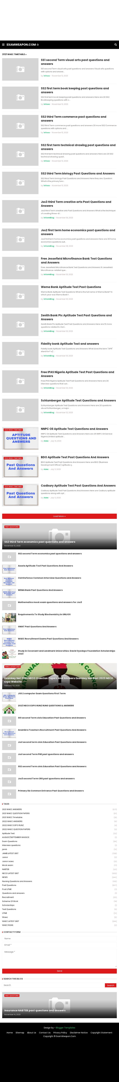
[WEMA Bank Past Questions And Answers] (9, 593)
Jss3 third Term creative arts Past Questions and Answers (76, 204)
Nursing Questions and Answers (59, 881)
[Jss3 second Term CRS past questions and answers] (9, 782)
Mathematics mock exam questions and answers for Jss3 (50, 602)
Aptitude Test (59, 833)
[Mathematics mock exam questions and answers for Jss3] (9, 605)
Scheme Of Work (59, 901)
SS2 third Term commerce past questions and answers (73, 119)
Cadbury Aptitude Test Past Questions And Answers (78, 486)
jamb (59, 849)
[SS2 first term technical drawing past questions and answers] (20, 154)
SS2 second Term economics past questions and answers (50, 553)
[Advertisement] (59, 20)
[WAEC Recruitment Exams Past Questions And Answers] (9, 642)
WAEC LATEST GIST (59, 921)
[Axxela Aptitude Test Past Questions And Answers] (9, 569)
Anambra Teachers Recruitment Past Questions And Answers (52, 730)
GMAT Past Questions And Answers (37, 626)
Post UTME (59, 889)
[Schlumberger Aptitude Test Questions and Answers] (20, 410)
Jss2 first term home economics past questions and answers (78, 232)
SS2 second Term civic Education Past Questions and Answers (52, 766)
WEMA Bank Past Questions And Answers (40, 590)
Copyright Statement (101, 1032)
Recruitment (59, 897)
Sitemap (20, 1032)
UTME (59, 913)
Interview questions (59, 845)
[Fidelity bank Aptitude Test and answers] (20, 353)
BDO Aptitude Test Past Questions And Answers (75, 457)
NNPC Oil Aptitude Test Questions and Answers (74, 429)
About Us (31, 1032)
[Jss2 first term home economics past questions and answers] (20, 239)
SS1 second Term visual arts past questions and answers (75, 62)
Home (10, 1032)
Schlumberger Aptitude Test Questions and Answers (78, 400)
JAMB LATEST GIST (59, 853)
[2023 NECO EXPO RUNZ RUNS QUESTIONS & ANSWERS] (9, 709)
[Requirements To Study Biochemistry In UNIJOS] (9, 617)
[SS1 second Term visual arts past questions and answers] (20, 69)
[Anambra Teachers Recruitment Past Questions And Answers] (9, 733)
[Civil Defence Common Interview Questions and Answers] (9, 581)
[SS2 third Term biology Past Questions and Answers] (20, 183)
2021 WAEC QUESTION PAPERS (59, 813)
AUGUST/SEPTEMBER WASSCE (59, 837)
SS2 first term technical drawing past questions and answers (78, 147)
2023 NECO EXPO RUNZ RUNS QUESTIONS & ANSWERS (46, 705)
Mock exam (59, 865)
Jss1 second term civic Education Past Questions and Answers (52, 742)
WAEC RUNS (59, 925)
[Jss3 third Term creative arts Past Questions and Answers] (20, 211)
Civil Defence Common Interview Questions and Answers (49, 578)
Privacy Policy (60, 1032)
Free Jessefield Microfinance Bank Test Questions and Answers (76, 260)
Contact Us (45, 1032)
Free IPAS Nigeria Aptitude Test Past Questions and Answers (77, 374)
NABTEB (59, 869)
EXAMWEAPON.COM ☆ (23, 45)
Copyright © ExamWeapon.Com (59, 1036)
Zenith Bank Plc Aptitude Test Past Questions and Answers (76, 317)
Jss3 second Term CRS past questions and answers (46, 778)
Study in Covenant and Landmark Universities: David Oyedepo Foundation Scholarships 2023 (66, 652)
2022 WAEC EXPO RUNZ (59, 825)
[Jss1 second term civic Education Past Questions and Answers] (9, 745)
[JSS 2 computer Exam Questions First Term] (9, 696)
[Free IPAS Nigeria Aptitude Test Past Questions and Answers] (20, 381)
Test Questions (59, 909)
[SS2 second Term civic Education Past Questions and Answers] (9, 769)
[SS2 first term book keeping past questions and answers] (20, 98)
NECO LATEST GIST (59, 873)
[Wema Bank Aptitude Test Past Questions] (20, 296)
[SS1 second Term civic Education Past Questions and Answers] (9, 721)
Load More (58, 516)
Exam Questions (59, 841)
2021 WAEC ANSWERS (59, 809)
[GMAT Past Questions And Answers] (9, 630)
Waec (59, 917)
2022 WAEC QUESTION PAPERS (59, 829)
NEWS (59, 877)
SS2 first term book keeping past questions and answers (75, 90)
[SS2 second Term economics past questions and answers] (9, 557)
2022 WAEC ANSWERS (59, 821)
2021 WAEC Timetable (59, 817)
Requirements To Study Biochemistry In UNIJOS (44, 614)
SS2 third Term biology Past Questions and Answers (78, 173)
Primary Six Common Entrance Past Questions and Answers (51, 790)
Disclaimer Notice (79, 1032)
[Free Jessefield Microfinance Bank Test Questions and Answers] (20, 268)
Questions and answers (59, 893)
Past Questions (59, 885)
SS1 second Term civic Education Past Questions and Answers (52, 717)
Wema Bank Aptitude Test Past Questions (71, 287)
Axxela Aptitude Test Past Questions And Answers (45, 565)
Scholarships (59, 905)
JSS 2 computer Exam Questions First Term (42, 693)
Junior (59, 857)
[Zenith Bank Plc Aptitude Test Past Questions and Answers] (20, 325)
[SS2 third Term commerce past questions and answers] (20, 126)
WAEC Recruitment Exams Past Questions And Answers (48, 638)
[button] (3, 45)
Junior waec (59, 861)
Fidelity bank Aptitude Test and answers (70, 344)
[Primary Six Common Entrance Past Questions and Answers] (9, 794)
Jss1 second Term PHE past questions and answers (46, 754)
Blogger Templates (65, 1027)
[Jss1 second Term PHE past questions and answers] (9, 757)
